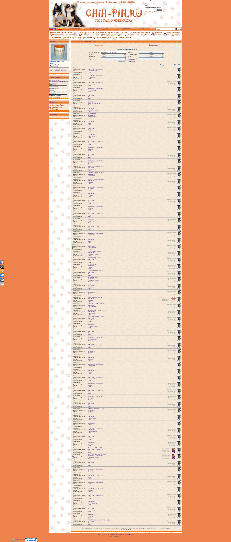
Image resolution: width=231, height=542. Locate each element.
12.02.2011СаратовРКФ (91, 221)
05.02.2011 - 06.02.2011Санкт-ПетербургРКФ (95, 70)
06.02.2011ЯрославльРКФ (91, 97)
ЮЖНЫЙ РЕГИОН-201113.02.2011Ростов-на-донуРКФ (95, 273)
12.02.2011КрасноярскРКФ (91, 202)
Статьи (79, 32)
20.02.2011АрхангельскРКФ (92, 418)
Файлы (78, 37)
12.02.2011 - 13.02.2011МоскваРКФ (95, 162)
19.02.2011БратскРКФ (91, 352)
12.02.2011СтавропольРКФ (92, 156)
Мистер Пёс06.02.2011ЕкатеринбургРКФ (92, 116)
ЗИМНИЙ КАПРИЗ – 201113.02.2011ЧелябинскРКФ (96, 319)
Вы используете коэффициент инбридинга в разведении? (58, 81)
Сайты (89, 37)
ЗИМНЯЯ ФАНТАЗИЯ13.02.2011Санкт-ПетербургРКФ (94, 253)
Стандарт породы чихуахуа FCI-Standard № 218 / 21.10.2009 (106, 2)
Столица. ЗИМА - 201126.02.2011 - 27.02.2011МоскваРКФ (95, 450)
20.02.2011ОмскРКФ (91, 438)
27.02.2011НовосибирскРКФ (92, 510)
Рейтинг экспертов (90, 35)
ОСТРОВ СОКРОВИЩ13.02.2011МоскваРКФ (95, 299)
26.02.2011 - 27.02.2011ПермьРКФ (95, 497)
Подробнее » (53, 66)
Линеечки (56, 37)
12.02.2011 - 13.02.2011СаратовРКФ (95, 234)
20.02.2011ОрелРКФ (91, 424)
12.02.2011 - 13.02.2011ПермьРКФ (95, 228)
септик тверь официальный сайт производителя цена (58, 69)
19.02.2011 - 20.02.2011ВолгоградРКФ (95, 365)
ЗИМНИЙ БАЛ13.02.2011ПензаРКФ (92, 267)
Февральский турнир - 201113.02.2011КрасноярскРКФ (97, 312)
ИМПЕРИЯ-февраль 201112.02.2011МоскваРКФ (96, 181)
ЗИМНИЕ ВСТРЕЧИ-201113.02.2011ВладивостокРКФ (96, 306)
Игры (168, 35)
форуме (167, 528)
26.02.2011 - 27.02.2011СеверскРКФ (95, 490)
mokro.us (135, 529)
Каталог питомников (96, 32)
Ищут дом (157, 35)
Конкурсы (118, 35)
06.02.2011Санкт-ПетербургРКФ (93, 110)
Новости (68, 32)
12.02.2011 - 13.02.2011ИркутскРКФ (95, 215)
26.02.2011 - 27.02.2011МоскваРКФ (95, 470)
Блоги (68, 37)
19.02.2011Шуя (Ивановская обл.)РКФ (95, 346)
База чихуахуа (173, 32)
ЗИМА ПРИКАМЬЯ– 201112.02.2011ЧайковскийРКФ (96, 175)
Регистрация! (150, 12)
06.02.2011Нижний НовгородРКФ (94, 103)
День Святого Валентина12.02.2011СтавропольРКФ (96, 168)
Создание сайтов (123, 37)
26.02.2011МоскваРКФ (91, 464)
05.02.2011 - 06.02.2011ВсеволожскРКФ (95, 90)
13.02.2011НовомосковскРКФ (92, 326)
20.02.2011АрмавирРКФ (91, 405)
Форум (106, 35)
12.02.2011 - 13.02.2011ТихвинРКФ (95, 149)
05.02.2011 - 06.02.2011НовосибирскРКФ (95, 77)
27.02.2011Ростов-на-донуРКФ (93, 503)
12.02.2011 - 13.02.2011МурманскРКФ (95, 143)
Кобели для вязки (141, 32)
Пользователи (57, 107)
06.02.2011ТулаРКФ (91, 123)
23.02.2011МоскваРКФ (91, 444)
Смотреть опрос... (55, 97)
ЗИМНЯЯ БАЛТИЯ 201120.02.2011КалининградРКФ (95, 430)
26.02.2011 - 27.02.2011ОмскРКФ (95, 477)
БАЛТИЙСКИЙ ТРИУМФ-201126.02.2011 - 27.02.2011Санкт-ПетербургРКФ (97, 457)
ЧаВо (145, 35)
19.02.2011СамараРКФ (91, 359)
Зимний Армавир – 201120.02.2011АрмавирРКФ (96, 411)
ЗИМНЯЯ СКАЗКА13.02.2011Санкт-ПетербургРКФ (93, 280)
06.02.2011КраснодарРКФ (91, 136)
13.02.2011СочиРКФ (91, 241)
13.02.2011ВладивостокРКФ (92, 247)
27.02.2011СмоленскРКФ (91, 516)
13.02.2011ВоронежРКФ (91, 333)
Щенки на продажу (119, 32)
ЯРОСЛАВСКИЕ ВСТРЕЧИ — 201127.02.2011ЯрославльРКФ (99, 522)
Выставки (72, 35)
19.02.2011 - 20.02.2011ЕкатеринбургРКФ (95, 339)
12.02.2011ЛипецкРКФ (91, 195)
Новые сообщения (58, 105)
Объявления (133, 35)
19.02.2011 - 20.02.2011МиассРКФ (95, 385)
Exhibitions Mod (119, 529)
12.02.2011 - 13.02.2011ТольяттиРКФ (95, 188)
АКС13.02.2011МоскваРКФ (91, 286)
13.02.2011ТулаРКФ (91, 293)
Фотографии (58, 35)
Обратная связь (103, 37)
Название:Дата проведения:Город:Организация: (79, 70)
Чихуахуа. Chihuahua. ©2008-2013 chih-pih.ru (116, 534)
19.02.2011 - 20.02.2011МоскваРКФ (95, 392)
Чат (176, 35)
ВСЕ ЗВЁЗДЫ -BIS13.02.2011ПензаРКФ (94, 260)
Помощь (55, 109)
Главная (56, 32)
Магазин (158, 32)
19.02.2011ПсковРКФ (91, 372)
